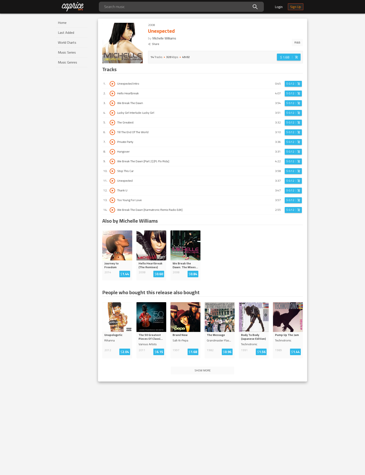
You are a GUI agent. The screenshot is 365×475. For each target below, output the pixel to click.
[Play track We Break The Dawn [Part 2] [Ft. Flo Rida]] (112, 161)
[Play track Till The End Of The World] (112, 132)
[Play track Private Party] (112, 142)
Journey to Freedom (111, 265)
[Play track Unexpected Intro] (112, 84)
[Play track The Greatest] (112, 123)
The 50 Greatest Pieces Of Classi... (151, 337)
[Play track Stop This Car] (112, 171)
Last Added (66, 32)
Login (279, 7)
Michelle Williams (164, 38)
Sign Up (295, 7)
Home (62, 22)
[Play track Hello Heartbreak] (112, 93)
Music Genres (67, 62)
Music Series (67, 52)
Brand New (180, 335)
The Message (216, 335)
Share (155, 44)
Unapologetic (113, 335)
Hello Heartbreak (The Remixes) (150, 265)
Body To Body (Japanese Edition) (253, 337)
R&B (297, 42)
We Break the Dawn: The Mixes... (185, 265)
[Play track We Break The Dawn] (112, 103)
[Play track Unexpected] (112, 181)
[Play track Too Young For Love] (112, 200)
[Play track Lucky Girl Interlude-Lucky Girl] (112, 113)
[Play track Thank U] (112, 191)
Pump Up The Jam (287, 335)
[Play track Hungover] (112, 152)
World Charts (67, 42)
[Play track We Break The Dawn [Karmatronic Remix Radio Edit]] (112, 210)
